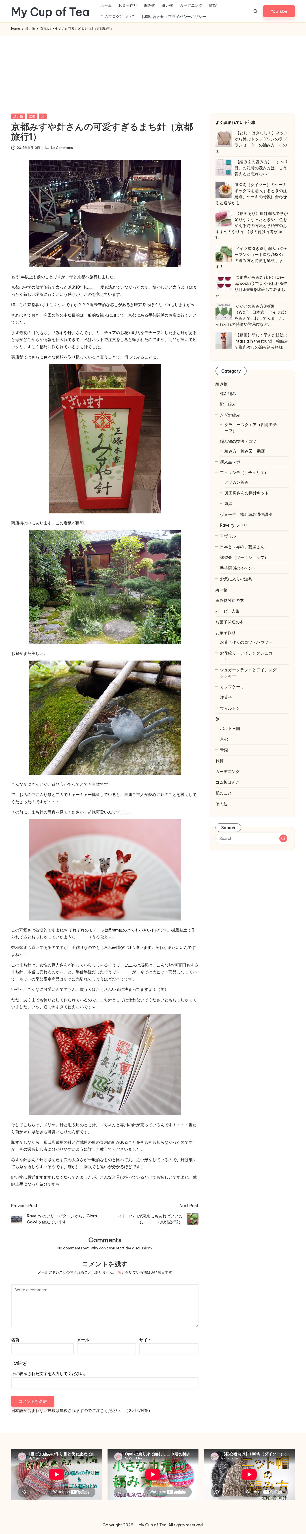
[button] (279, 11)
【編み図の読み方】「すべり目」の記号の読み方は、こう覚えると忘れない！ (261, 167)
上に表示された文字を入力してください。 (49, 1373)
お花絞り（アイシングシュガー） (246, 656)
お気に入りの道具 (236, 578)
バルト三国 (230, 728)
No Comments (62, 148)
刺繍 (228, 503)
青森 (224, 750)
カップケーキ (232, 686)
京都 (32, 116)
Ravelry (236, 525)
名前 (15, 1339)
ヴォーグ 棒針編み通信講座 (246, 514)
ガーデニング (227, 771)
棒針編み (228, 393)
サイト (145, 1339)
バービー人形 (227, 611)
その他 (221, 803)
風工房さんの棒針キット (246, 493)
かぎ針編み (230, 415)
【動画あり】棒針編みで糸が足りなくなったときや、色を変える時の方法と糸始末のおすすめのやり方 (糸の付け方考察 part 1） (251, 225)
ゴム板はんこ (227, 782)
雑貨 (219, 760)
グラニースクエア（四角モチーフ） (250, 427)
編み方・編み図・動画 (244, 451)
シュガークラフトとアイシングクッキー (248, 672)
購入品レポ (230, 461)
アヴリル (228, 536)
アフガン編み (236, 482)
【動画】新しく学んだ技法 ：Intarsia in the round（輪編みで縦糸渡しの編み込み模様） (262, 341)
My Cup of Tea (50, 12)
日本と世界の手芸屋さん (242, 546)
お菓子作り (225, 632)
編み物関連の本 (229, 600)
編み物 (221, 383)
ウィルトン (230, 708)
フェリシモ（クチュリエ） (244, 472)
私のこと (223, 793)
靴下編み (228, 404)
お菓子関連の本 (229, 621)
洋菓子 (226, 697)
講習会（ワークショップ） (244, 557)
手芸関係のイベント (238, 568)
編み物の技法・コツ (238, 441)
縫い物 (18, 116)
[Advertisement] (153, 68)
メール (83, 1339)
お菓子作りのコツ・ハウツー (246, 642)
